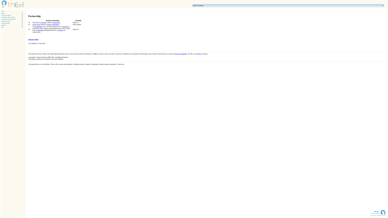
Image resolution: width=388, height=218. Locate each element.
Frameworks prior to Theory (8, 17)
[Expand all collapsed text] (43, 11)
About (2, 13)
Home (2, 11)
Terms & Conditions (180, 54)
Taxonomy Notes (5, 23)
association (56, 22)
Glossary (3, 25)
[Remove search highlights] (47, 11)
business (65, 26)
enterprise (41, 30)
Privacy (199, 54)
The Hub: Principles (6, 15)
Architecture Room (6, 21)
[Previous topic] (30, 11)
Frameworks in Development (8, 19)
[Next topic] (33, 11)
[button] (382, 5)
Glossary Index (33, 39)
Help (2, 27)
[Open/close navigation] (36, 11)
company (60, 30)
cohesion (43, 22)
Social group (36, 24)
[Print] (39, 11)
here (33, 59)
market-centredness (53, 24)
